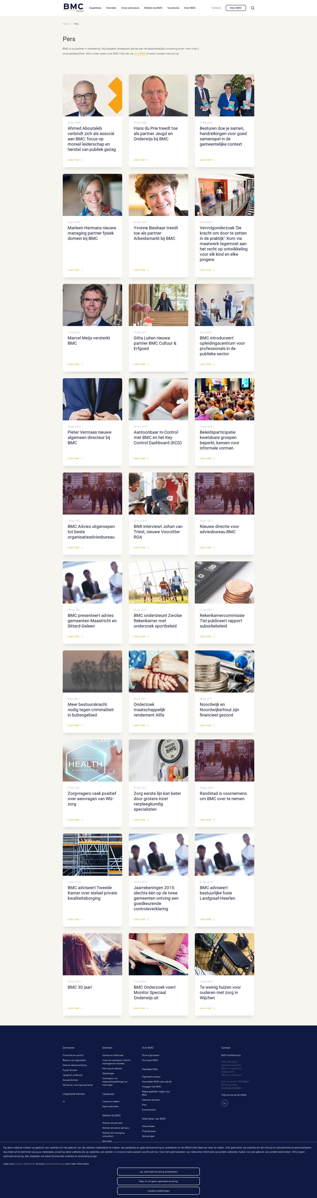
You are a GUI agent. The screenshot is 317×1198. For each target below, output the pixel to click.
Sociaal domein (70, 1080)
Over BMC (140, 53)
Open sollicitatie (110, 1106)
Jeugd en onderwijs (73, 1075)
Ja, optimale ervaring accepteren (158, 1171)
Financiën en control (73, 1055)
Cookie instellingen (159, 1190)
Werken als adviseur (112, 1123)
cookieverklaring (54, 1163)
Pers (144, 1104)
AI (64, 1101)
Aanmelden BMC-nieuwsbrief (157, 1081)
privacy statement (24, 1163)
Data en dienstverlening (75, 1065)
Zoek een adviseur (151, 1099)
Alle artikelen (148, 1126)
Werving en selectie (112, 1068)
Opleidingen (108, 1073)
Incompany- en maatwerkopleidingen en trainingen (114, 1081)
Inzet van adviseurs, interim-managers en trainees (116, 1062)
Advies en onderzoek (112, 1055)
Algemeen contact (151, 1076)
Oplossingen (148, 1136)
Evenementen (149, 1109)
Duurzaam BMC (150, 1060)
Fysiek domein (70, 1070)
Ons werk (107, 1141)
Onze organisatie (150, 1055)
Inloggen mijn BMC (151, 1086)
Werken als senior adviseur (116, 1128)
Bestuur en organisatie (74, 1060)
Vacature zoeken (111, 1101)
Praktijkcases (149, 1131)
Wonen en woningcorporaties (78, 1085)
